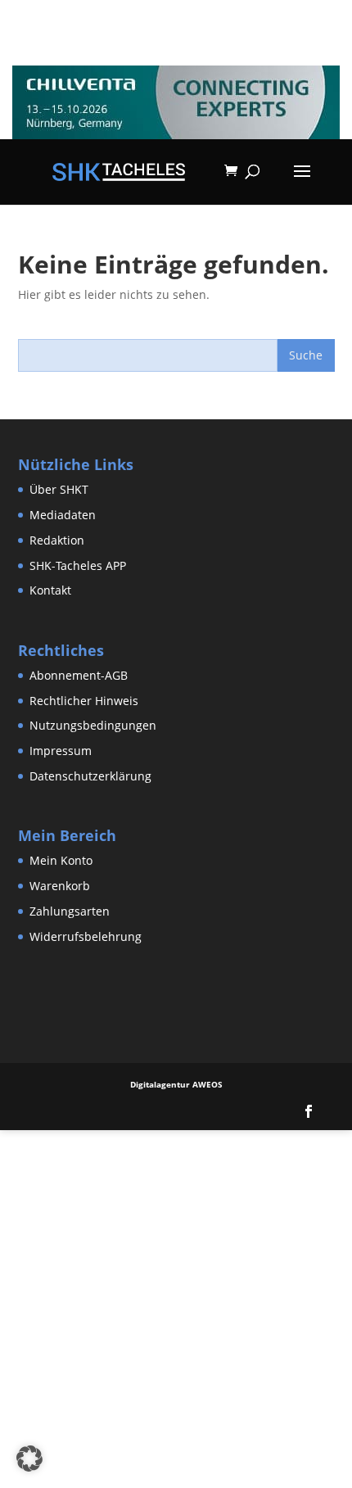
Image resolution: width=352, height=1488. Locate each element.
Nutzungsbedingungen (92, 725)
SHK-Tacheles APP (77, 565)
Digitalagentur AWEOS (176, 1084)
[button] (29, 1458)
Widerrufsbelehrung (85, 936)
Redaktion (56, 540)
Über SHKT (58, 489)
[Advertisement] (176, 1306)
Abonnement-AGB (78, 675)
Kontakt (50, 590)
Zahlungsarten (69, 911)
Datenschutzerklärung (90, 776)
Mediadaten (62, 514)
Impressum (60, 750)
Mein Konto (61, 860)
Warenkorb (59, 885)
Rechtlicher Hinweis (83, 700)
